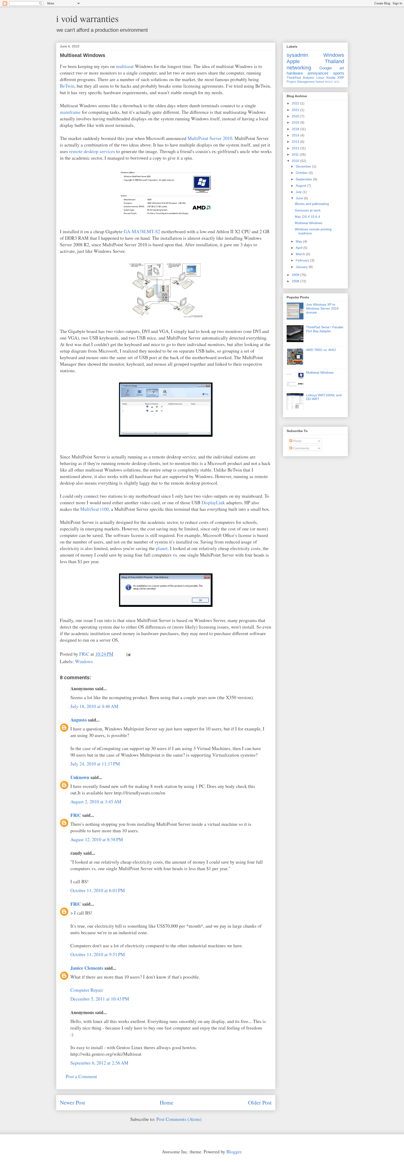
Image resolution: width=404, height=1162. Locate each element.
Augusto (78, 719)
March (301, 254)
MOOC (329, 81)
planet (162, 548)
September (304, 179)
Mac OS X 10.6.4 (307, 216)
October (302, 173)
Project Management (301, 81)
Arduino (308, 77)
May (299, 241)
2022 (296, 103)
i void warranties (87, 18)
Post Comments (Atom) (179, 1119)
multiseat (125, 66)
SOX (336, 81)
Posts (296, 441)
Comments (300, 448)
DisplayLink (213, 502)
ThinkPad (294, 77)
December (304, 166)
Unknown (79, 777)
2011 (296, 154)
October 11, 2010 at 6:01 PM (97, 890)
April (299, 248)
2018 (296, 129)
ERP (341, 77)
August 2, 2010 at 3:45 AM (95, 801)
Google (325, 68)
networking (299, 68)
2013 (296, 141)
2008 (296, 281)
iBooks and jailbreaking (312, 204)
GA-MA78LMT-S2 (142, 231)
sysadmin (297, 55)
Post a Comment (81, 1076)
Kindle (330, 77)
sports (338, 73)
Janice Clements (86, 968)
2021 (296, 110)
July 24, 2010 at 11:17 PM (95, 764)
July (299, 192)
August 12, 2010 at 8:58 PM (96, 839)
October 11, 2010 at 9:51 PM (97, 954)
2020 (296, 116)
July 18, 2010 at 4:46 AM (94, 706)
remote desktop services (92, 151)
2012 (296, 148)
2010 (296, 161)
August (301, 185)
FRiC (75, 815)
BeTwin (67, 86)
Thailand (334, 61)
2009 (296, 275)
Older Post (260, 1102)
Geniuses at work (308, 210)
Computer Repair (86, 990)
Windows (84, 661)
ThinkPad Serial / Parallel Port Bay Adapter (324, 329)
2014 (296, 135)
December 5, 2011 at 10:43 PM (99, 999)
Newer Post (72, 1102)
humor (320, 81)
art (341, 68)
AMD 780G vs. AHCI (321, 350)
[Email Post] (128, 654)
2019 (296, 122)
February (303, 260)
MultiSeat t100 (94, 509)
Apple (293, 61)
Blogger (233, 1151)
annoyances (317, 73)
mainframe (70, 112)
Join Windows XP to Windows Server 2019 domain (322, 308)
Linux (320, 77)
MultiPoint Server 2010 (210, 138)
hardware (295, 73)
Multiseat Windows (308, 223)
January (302, 267)
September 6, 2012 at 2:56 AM (99, 1063)
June (300, 198)
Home (166, 1102)
